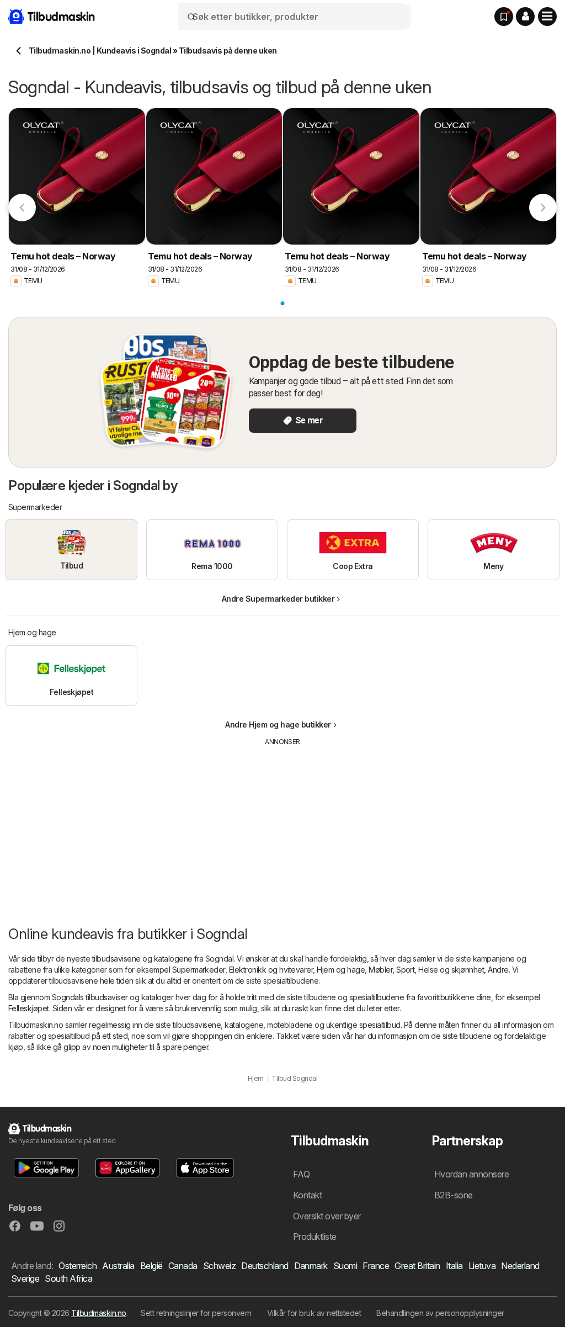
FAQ (301, 1174)
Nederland (520, 1265)
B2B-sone (453, 1195)
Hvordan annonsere (471, 1174)
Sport (405, 969)
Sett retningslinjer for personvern (196, 1313)
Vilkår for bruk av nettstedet (314, 1313)
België (151, 1265)
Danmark (311, 1265)
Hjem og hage (341, 969)
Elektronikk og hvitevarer (271, 969)
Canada (183, 1265)
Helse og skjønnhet (451, 969)
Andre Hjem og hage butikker (278, 724)
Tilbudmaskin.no (98, 1313)
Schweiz (219, 1265)
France (376, 1265)
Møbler (380, 969)
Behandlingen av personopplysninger (440, 1313)
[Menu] (547, 16)
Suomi (345, 1265)
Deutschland (264, 1265)
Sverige (25, 1278)
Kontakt (307, 1195)
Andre (498, 969)
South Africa (68, 1278)
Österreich (77, 1265)
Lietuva (481, 1265)
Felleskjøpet (28, 1008)
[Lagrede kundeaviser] (503, 16)
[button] (525, 16)
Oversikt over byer (327, 1216)
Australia (118, 1265)
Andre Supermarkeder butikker (278, 598)
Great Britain (417, 1265)
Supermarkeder (198, 969)
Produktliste (315, 1236)
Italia (454, 1265)
